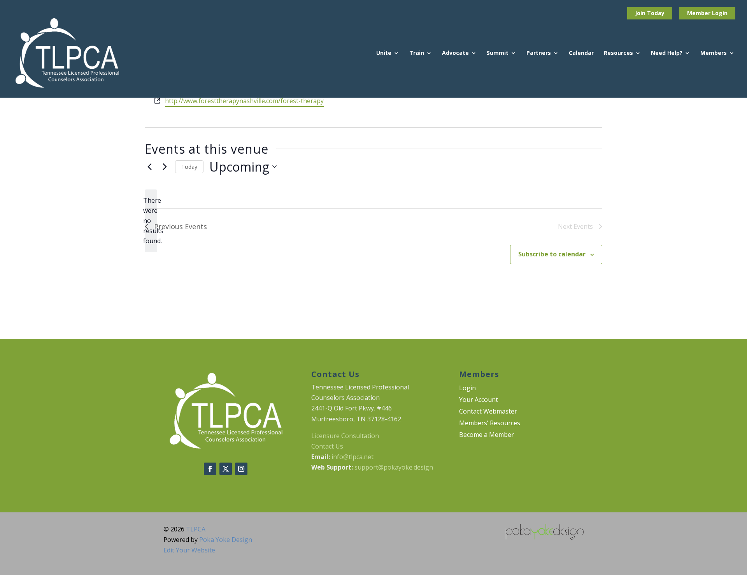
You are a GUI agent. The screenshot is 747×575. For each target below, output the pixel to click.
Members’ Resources (489, 423)
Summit (498, 53)
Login (720, 13)
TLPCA (195, 529)
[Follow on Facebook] (210, 469)
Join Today (650, 13)
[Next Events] (164, 166)
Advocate (455, 53)
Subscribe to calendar (552, 254)
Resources (618, 53)
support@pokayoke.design (393, 467)
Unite (383, 53)
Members (713, 53)
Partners (538, 53)
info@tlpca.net (352, 456)
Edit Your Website (189, 550)
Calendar (581, 53)
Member (699, 13)
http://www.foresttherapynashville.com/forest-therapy (244, 100)
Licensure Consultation (345, 435)
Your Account (478, 400)
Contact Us (327, 446)
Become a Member (486, 435)
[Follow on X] (225, 469)
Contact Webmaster (488, 411)
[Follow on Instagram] (241, 469)
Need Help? (666, 53)
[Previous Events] (149, 166)
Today (189, 166)
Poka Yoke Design (225, 539)
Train (416, 53)
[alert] (151, 220)
